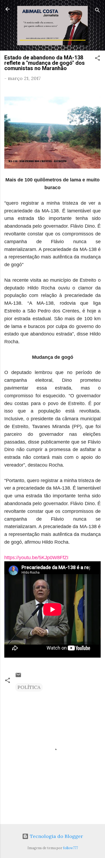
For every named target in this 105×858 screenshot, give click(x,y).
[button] (97, 59)
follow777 (70, 848)
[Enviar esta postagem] (18, 676)
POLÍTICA (29, 687)
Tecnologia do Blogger (56, 836)
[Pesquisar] (97, 11)
